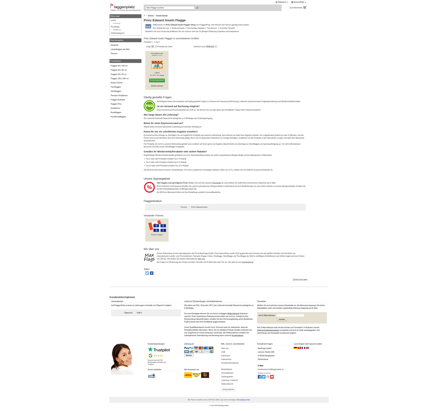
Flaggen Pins (116, 104)
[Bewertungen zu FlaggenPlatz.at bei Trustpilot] (159, 351)
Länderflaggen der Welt (120, 49)
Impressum (225, 356)
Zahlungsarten (227, 377)
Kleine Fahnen (117, 83)
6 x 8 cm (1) (116, 23)
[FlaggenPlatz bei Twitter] (264, 378)
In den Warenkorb (157, 80)
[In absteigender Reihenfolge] (217, 47)
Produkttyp (115, 27)
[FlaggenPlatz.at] (125, 7)
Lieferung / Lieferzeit (229, 380)
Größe (113, 20)
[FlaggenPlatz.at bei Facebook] (259, 378)
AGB (223, 352)
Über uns (225, 348)
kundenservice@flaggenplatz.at (270, 369)
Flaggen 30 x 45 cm (119, 74)
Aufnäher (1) (117, 30)
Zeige (148, 47)
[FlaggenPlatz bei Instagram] (268, 378)
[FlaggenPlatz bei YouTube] (272, 378)
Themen (114, 54)
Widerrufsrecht (227, 384)
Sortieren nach (199, 47)
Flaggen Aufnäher (118, 100)
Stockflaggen (116, 91)
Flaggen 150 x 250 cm (120, 78)
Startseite (114, 45)
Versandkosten (227, 373)
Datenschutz (226, 359)
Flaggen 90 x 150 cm (119, 66)
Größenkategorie (117, 33)
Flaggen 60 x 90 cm (119, 70)
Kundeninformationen (230, 363)
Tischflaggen (116, 87)
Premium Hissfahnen (119, 95)
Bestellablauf (226, 369)
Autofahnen (115, 108)
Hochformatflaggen (118, 117)
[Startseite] (144, 15)
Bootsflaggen (116, 112)
